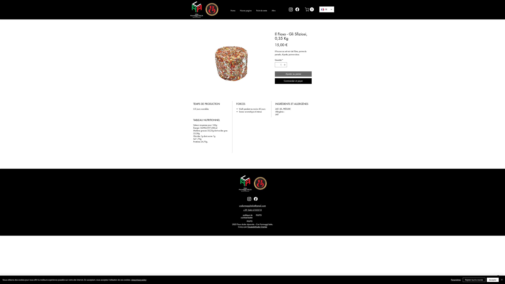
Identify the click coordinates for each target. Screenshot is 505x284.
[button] (310, 9)
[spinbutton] (281, 64)
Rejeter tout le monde (474, 279)
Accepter (492, 279)
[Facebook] (297, 9)
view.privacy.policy (138, 279)
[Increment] (285, 64)
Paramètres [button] (456, 279)
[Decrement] (277, 64)
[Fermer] (501, 280)
